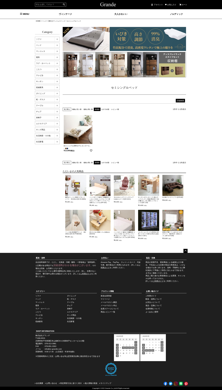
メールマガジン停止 (109, 305)
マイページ (105, 299)
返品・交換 (150, 258)
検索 (64, 4)
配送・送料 (40, 258)
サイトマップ (105, 383)
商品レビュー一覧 (108, 312)
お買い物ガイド (152, 291)
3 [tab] (125, 79)
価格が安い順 (76, 109)
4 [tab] (127, 79)
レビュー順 (115, 109)
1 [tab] (121, 79)
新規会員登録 (106, 296)
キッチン (39, 81)
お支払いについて (153, 302)
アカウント (158, 5)
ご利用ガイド (85, 274)
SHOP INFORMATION (45, 331)
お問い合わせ (51, 383)
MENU (25, 14)
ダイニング (40, 93)
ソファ (38, 39)
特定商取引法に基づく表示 (71, 383)
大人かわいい (120, 14)
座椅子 (38, 118)
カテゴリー (40, 291)
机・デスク (40, 99)
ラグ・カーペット (43, 63)
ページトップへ (185, 251)
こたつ (38, 69)
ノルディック (176, 14)
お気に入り (171, 5)
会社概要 (39, 383)
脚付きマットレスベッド (56, 21)
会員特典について (153, 309)
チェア (38, 111)
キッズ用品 (40, 130)
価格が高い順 (88, 109)
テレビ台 (39, 75)
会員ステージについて (110, 309)
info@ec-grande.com (53, 349)
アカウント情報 (107, 291)
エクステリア (41, 124)
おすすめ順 (105, 109)
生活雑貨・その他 (43, 136)
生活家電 (39, 142)
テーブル (39, 105)
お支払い (104, 258)
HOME (38, 21)
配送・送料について (154, 299)
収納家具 (39, 87)
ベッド (44, 21)
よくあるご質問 (152, 312)
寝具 (38, 57)
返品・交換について (154, 305)
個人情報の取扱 (91, 383)
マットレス (40, 51)
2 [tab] (123, 79)
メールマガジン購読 (109, 302)
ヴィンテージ (65, 14)
